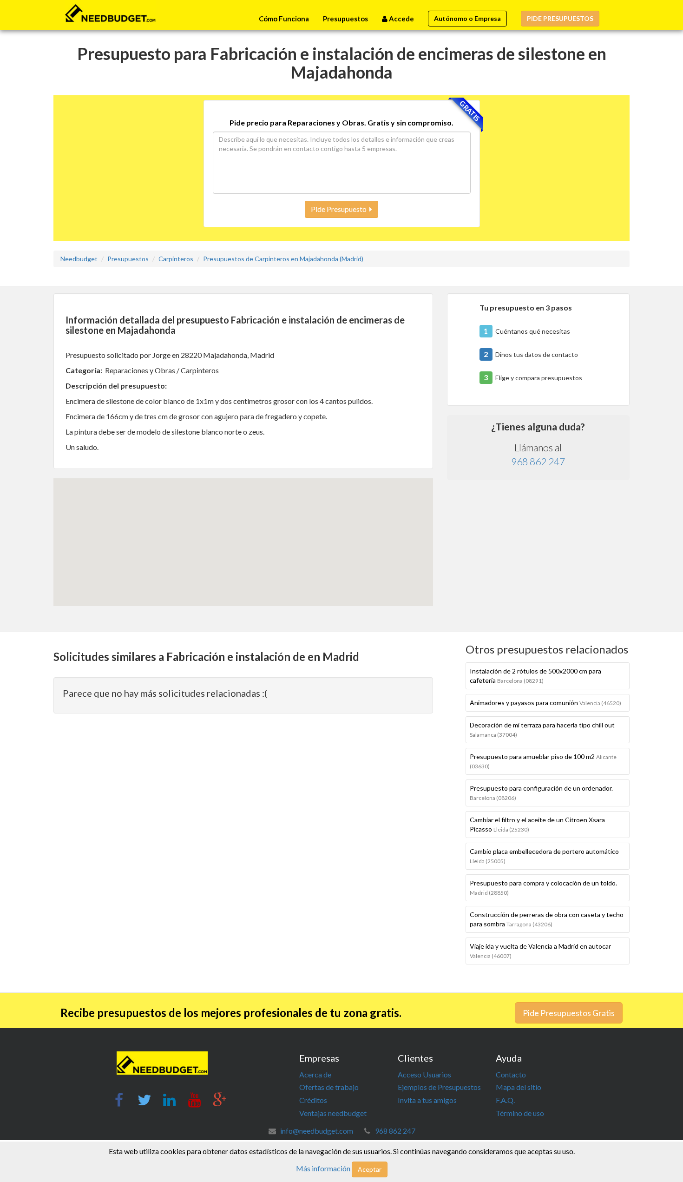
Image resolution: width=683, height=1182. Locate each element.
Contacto (511, 1074)
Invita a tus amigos (427, 1100)
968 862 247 (538, 461)
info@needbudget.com (316, 1130)
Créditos (313, 1100)
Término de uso (520, 1113)
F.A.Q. (505, 1100)
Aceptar (369, 1169)
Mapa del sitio (518, 1087)
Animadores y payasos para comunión (545, 703)
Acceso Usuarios (424, 1074)
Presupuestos (345, 18)
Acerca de (315, 1074)
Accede (400, 18)
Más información (323, 1168)
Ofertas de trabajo (329, 1087)
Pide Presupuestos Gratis (569, 1013)
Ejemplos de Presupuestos (439, 1087)
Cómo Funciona (284, 18)
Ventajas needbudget (333, 1113)
